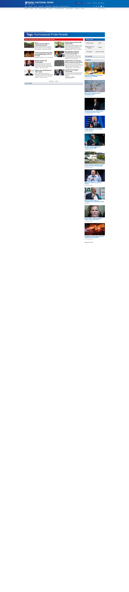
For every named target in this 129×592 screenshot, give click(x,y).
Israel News (41, 6)
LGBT (99, 43)
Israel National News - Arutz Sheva (36, 3)
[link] (95, 76)
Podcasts (50, 8)
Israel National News (28, 31)
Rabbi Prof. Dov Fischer (89, 47)
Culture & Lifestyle (42, 8)
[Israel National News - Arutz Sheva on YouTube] (101, 6)
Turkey (100, 47)
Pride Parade (89, 43)
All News (30, 6)
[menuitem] (25, 6)
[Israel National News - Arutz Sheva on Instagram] (99, 6)
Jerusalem (89, 51)
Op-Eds (26, 8)
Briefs (35, 6)
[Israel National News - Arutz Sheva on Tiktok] (104, 6)
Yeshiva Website (69, 8)
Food (35, 8)
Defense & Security (64, 6)
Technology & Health (59, 8)
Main (26, 6)
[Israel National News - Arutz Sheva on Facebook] (96, 6)
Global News (48, 6)
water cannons (100, 51)
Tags (34, 31)
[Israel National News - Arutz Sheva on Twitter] (94, 6)
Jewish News (56, 6)
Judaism (31, 8)
